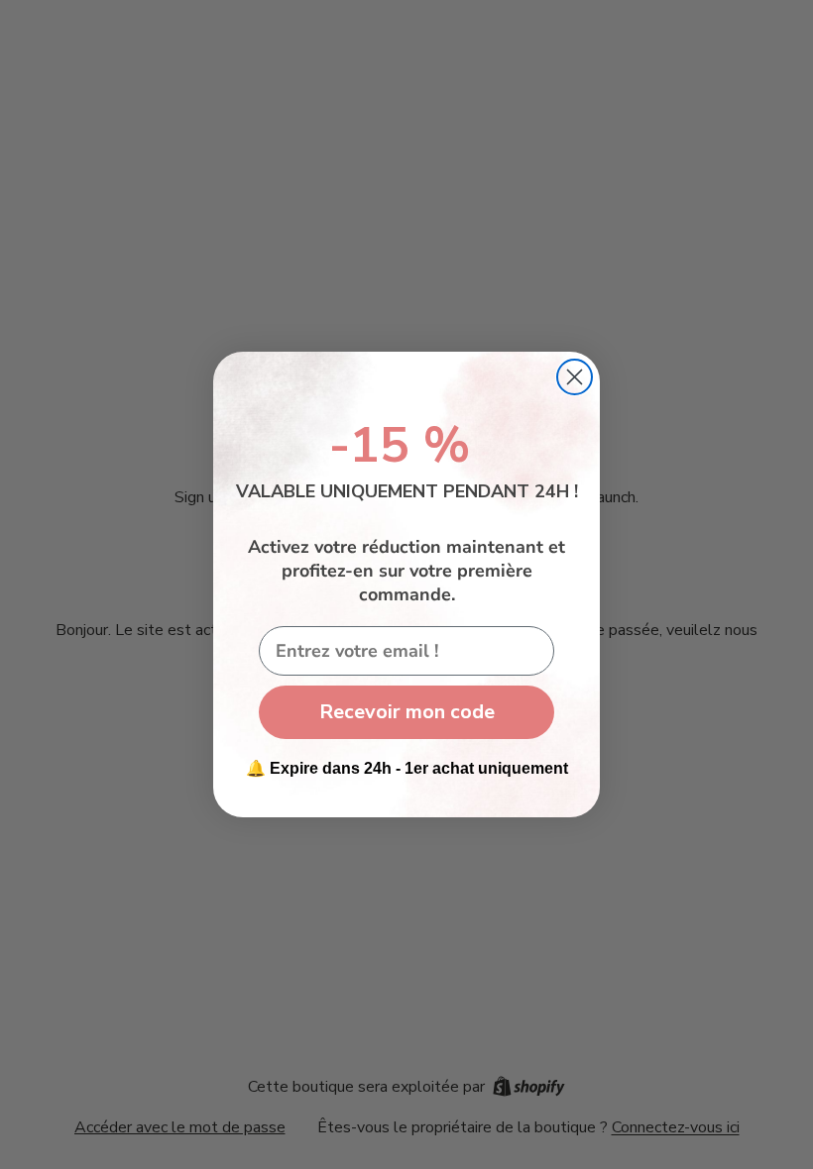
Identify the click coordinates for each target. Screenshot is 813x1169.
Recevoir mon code (407, 711)
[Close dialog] (574, 377)
